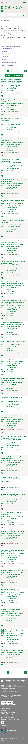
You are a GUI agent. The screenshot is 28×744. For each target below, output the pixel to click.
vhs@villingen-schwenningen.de (13, 695)
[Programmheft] (9, 8)
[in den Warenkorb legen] (2, 96)
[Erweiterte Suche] (2, 11)
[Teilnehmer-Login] (17, 7)
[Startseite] (7, 3)
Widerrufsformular (7, 702)
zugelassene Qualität (12, 730)
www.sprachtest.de (6, 39)
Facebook (3, 725)
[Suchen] (23, 14)
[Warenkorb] (13, 7)
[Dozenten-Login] (21, 7)
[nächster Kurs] (25, 71)
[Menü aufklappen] (24, 2)
